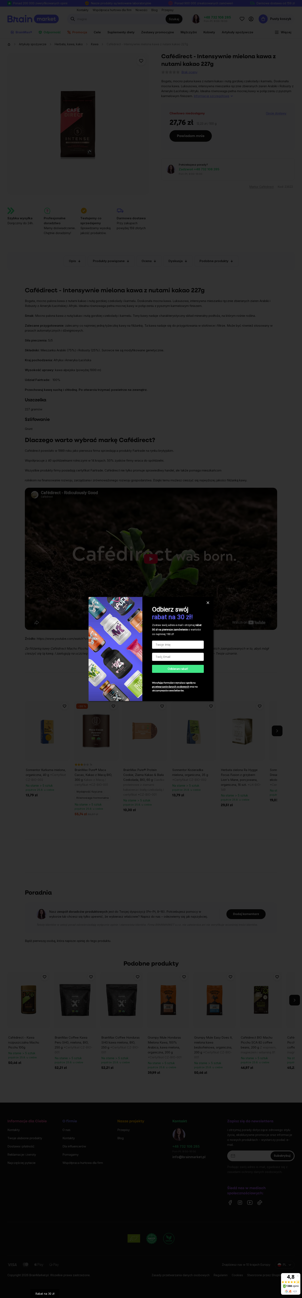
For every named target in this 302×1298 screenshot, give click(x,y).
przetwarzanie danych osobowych (170, 686)
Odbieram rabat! (178, 668)
